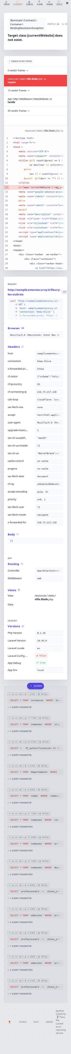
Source (22, 1022)
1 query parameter (20, 707)
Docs (36, 1022)
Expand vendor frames (21, 61)
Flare (62, 1017)
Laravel (49, 1022)
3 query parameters (21, 827)
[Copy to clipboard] (60, 301)
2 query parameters (21, 874)
